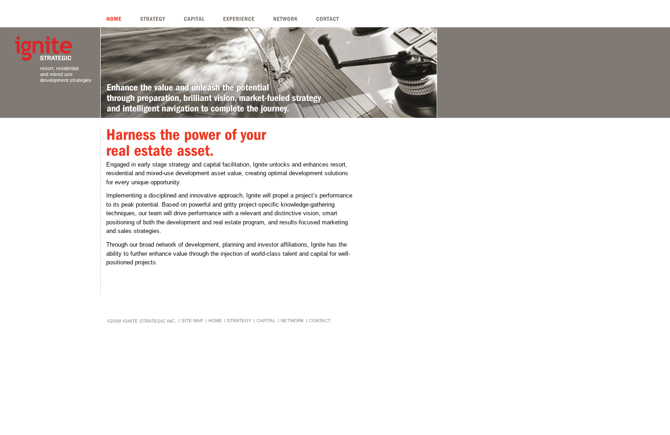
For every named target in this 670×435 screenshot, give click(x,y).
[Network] (294, 18)
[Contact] (336, 18)
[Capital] (203, 18)
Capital (266, 320)
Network (292, 320)
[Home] (123, 18)
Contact (319, 320)
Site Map (192, 320)
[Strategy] (162, 18)
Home (215, 320)
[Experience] (248, 18)
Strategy (239, 320)
